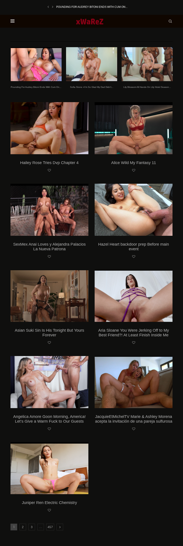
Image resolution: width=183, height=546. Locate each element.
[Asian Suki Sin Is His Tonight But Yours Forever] (49, 296)
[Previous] (48, 7)
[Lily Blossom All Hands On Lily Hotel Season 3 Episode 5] (147, 64)
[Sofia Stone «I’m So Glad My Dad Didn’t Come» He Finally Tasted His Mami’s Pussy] (91, 64)
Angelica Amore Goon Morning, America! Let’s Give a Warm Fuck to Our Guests (49, 419)
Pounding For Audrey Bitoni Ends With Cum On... (91, 6)
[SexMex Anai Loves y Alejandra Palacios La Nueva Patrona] (49, 210)
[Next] (52, 7)
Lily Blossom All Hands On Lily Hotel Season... (147, 87)
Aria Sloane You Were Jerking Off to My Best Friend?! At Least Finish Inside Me (133, 332)
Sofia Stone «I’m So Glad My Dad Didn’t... (91, 87)
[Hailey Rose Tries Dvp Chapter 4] (49, 128)
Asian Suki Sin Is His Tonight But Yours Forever (49, 332)
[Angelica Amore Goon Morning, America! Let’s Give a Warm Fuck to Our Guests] (49, 382)
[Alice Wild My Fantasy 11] (134, 128)
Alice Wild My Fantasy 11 (133, 162)
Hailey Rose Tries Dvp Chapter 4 (49, 162)
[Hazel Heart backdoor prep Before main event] (134, 210)
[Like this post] (49, 170)
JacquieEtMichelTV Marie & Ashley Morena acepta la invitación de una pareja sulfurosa (133, 419)
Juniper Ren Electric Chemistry (49, 502)
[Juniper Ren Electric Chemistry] (49, 468)
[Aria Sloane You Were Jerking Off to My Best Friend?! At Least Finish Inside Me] (134, 296)
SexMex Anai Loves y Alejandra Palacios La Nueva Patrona (49, 246)
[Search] (170, 21)
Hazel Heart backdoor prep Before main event (133, 246)
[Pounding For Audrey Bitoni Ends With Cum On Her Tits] (36, 64)
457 (50, 527)
